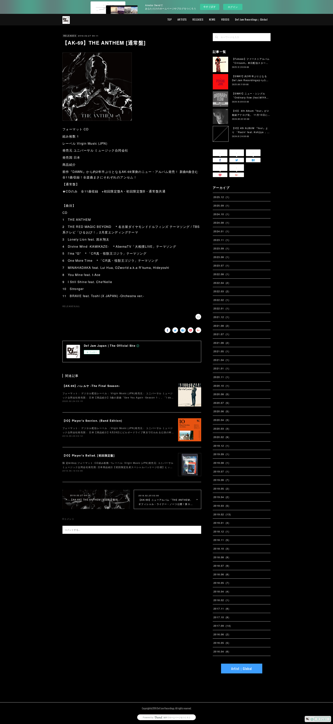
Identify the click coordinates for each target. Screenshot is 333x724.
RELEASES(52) (71, 306)
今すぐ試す (209, 6)
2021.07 (221, 334)
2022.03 (221, 291)
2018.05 (221, 582)
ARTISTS (182, 19)
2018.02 (221, 600)
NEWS (212, 19)
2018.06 (221, 574)
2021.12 (221, 317)
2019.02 (222, 514)
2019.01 (221, 522)
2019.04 (221, 497)
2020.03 (221, 428)
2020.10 (221, 385)
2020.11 (221, 377)
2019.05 (221, 488)
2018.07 (221, 565)
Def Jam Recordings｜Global (251, 19)
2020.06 (221, 411)
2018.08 (221, 557)
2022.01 (221, 308)
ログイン (233, 7)
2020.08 (221, 394)
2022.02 (221, 300)
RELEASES (198, 19)
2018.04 (221, 591)
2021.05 (221, 351)
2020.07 (221, 402)
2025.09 (221, 205)
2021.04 (221, 360)
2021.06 (221, 342)
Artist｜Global (241, 668)
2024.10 (221, 214)
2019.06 (221, 480)
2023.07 (221, 265)
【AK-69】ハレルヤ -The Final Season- (91, 386)
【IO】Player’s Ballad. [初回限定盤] (88, 455)
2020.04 (221, 420)
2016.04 (221, 651)
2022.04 (221, 282)
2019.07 (221, 471)
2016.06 (221, 634)
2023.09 (221, 248)
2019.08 (221, 462)
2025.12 (221, 197)
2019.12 (221, 445)
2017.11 (221, 608)
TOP (169, 19)
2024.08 (221, 222)
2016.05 (221, 642)
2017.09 (222, 625)
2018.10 (221, 548)
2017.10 (221, 617)
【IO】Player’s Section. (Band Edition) (92, 420)
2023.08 (221, 257)
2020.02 (221, 437)
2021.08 (221, 325)
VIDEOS (225, 19)
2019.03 (221, 505)
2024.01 (221, 231)
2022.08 (221, 274)
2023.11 (221, 240)
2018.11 (221, 540)
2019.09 (221, 454)
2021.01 (221, 368)
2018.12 (221, 531)
